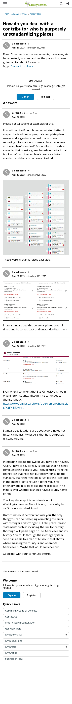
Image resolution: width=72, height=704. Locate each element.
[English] (36, 3)
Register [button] (45, 96)
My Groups (11, 652)
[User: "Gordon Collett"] (6, 114)
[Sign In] (67, 3)
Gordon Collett (19, 112)
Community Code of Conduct (21, 610)
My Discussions (13, 640)
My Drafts (36, 646)
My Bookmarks (36, 634)
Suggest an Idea (14, 658)
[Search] (61, 3)
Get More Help (13, 628)
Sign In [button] (25, 96)
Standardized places (22, 66)
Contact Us (11, 616)
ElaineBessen (19, 43)
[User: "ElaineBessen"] (6, 45)
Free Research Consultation (20, 622)
